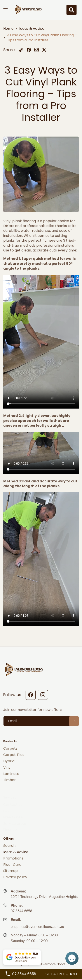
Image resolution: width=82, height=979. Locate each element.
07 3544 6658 (21, 911)
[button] (7, 9)
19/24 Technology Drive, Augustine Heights (44, 897)
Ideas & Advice (31, 28)
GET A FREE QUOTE (61, 973)
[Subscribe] (74, 721)
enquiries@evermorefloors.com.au (37, 927)
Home (8, 28)
